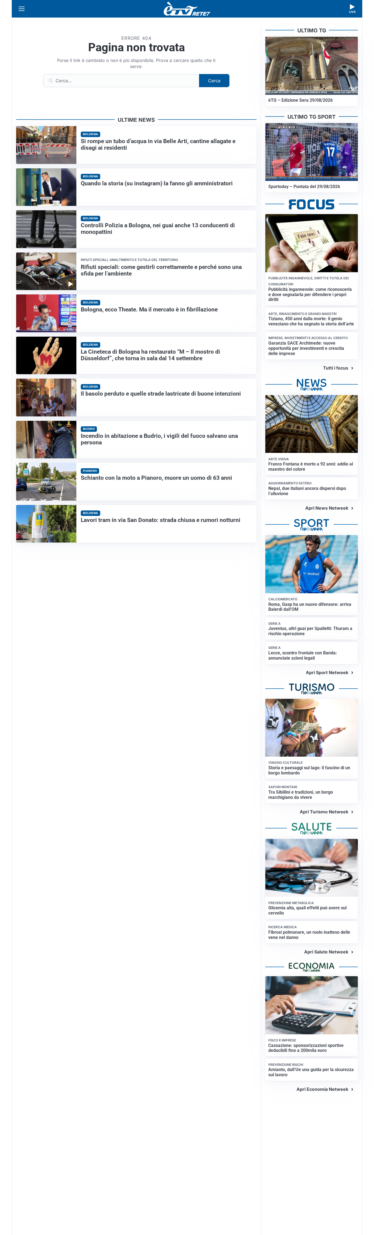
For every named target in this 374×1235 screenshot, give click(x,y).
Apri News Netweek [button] (326, 508)
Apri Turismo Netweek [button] (324, 811)
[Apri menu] (21, 9)
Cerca (214, 80)
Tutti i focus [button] (335, 368)
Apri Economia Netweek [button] (322, 1089)
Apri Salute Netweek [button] (326, 952)
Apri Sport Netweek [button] (327, 672)
